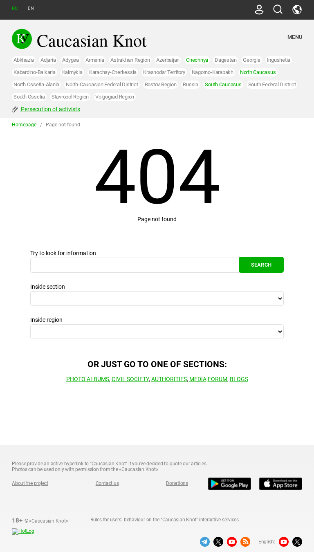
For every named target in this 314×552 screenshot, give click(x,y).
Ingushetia (279, 60)
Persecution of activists (50, 109)
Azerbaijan (167, 60)
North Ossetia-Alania (36, 84)
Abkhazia (23, 60)
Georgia (251, 60)
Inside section (47, 286)
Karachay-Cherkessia (113, 72)
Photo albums (87, 379)
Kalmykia (72, 72)
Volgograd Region (114, 97)
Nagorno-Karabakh (212, 72)
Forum (217, 379)
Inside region (46, 319)
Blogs (239, 379)
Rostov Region (161, 84)
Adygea (70, 60)
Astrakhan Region (130, 60)
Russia (190, 84)
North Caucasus (258, 72)
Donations (177, 483)
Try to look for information (63, 253)
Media (197, 379)
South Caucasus (223, 84)
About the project (30, 483)
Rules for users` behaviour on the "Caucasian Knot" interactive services (164, 520)
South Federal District (272, 84)
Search (261, 265)
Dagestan (225, 60)
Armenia (94, 60)
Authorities (169, 379)
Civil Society (130, 379)
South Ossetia (29, 97)
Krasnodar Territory (164, 72)
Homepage (24, 125)
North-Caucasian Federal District (102, 84)
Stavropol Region (70, 97)
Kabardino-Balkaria (34, 72)
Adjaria (48, 60)
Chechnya (197, 60)
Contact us (107, 483)
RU (15, 8)
